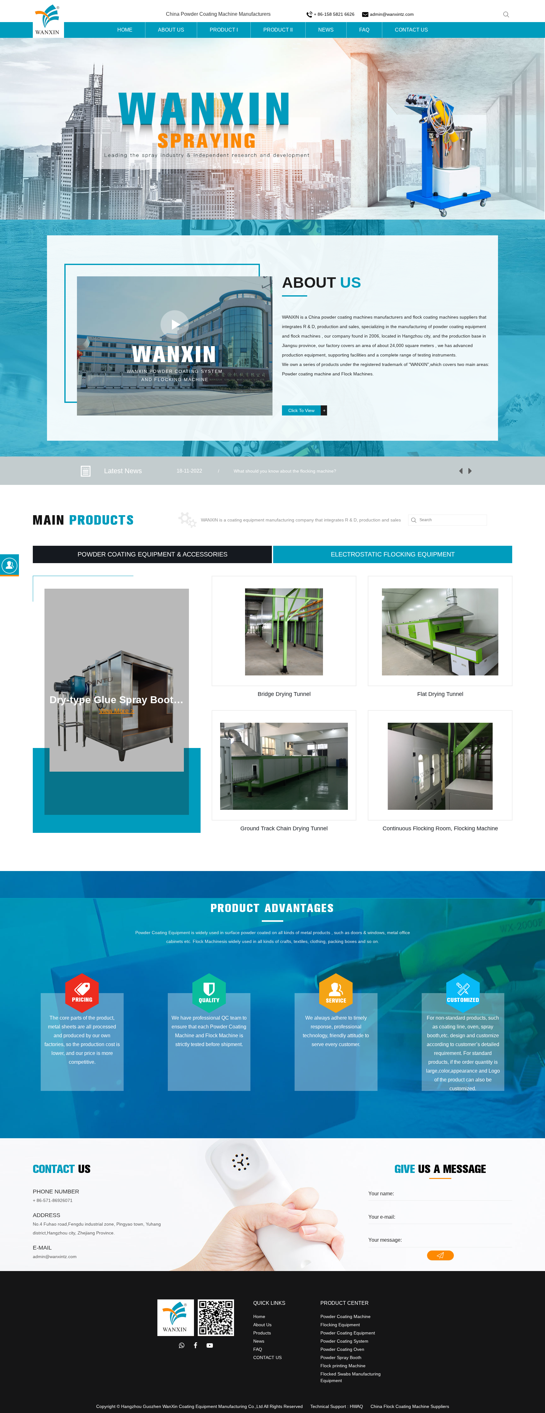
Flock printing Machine (343, 1365)
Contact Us (411, 29)
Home (124, 29)
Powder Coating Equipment (347, 1332)
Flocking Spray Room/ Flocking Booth (440, 694)
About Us (171, 29)
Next (470, 471)
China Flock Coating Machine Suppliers (410, 1406)
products (262, 1332)
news (258, 1341)
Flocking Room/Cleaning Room (440, 828)
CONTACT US (267, 1357)
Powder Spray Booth (340, 1357)
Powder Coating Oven (342, 1349)
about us (262, 1324)
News (326, 29)
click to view (301, 410)
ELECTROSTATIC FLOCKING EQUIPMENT (393, 554)
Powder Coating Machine (345, 1316)
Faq (364, 29)
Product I (224, 29)
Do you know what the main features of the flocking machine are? (298, 471)
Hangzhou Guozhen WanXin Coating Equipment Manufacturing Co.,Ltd (192, 1406)
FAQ (257, 1349)
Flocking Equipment (340, 1324)
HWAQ (356, 1406)
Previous (460, 471)
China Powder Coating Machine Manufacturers (218, 14)
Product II (278, 29)
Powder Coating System (344, 1341)
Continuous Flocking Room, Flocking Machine (284, 828)
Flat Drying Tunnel (284, 694)
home (259, 1316)
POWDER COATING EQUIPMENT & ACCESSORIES (152, 554)
